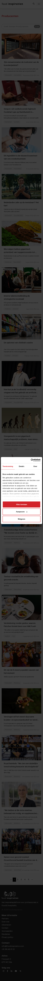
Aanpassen (20, 512)
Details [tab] (21, 466)
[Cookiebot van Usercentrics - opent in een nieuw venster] (30, 460)
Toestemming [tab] (8, 466)
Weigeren (21, 519)
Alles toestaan (21, 504)
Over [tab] (35, 466)
